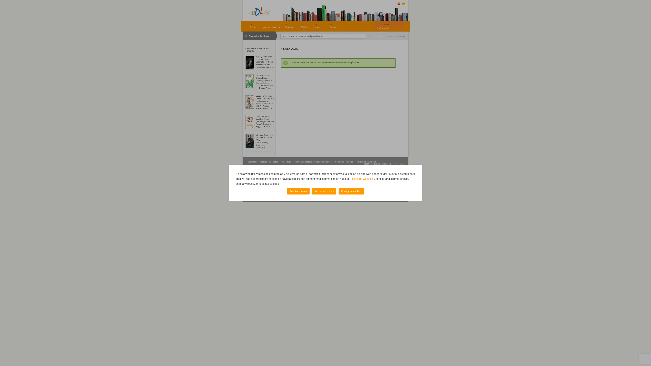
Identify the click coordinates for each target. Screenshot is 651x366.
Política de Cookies (361, 178)
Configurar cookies (351, 191)
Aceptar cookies (298, 191)
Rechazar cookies (324, 191)
